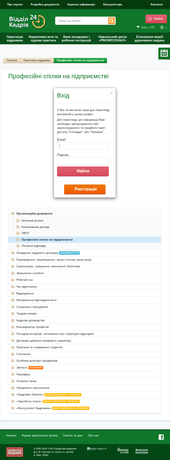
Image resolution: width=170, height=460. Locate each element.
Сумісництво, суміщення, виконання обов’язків (48, 266)
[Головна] (28, 21)
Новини (11, 435)
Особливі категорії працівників (36, 360)
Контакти (157, 4)
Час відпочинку (26, 286)
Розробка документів (45, 4)
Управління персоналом (32, 387)
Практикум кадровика (36, 60)
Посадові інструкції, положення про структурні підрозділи (55, 333)
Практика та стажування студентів (39, 347)
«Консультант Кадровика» (52, 408)
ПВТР (25, 233)
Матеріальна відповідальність (36, 300)
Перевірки (23, 374)
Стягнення (23, 354)
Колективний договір (35, 227)
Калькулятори (112, 4)
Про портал (15, 4)
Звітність (29, 367)
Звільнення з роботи (30, 273)
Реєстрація (86, 189)
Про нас (93, 435)
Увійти (158, 18)
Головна (12, 60)
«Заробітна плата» (47, 401)
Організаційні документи (34, 213)
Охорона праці (26, 381)
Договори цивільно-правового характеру (43, 340)
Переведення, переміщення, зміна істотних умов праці (53, 259)
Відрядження (25, 293)
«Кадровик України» (48, 394)
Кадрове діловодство (30, 320)
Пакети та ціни (73, 435)
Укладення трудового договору (47, 252)
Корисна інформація (81, 4)
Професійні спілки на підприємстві (47, 239)
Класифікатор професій (32, 327)
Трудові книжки (26, 313)
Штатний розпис (33, 220)
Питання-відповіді (34, 245)
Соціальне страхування (32, 306)
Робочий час (24, 279)
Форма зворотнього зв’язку (40, 435)
